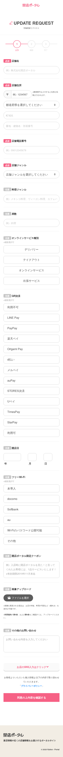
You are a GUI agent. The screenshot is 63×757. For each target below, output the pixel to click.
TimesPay (13, 412)
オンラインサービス (31, 270)
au (8, 520)
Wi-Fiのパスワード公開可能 (24, 530)
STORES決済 (15, 391)
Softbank (12, 509)
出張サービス (31, 281)
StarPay (12, 422)
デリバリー (31, 249)
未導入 (11, 488)
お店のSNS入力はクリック (31, 667)
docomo (12, 499)
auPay (11, 380)
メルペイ (13, 370)
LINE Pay (13, 318)
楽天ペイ (13, 338)
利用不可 (13, 307)
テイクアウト (31, 260)
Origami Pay (15, 349)
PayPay (12, 328)
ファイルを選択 (20, 597)
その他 (11, 541)
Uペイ (11, 401)
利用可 (11, 433)
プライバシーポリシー (31, 685)
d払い (11, 359)
